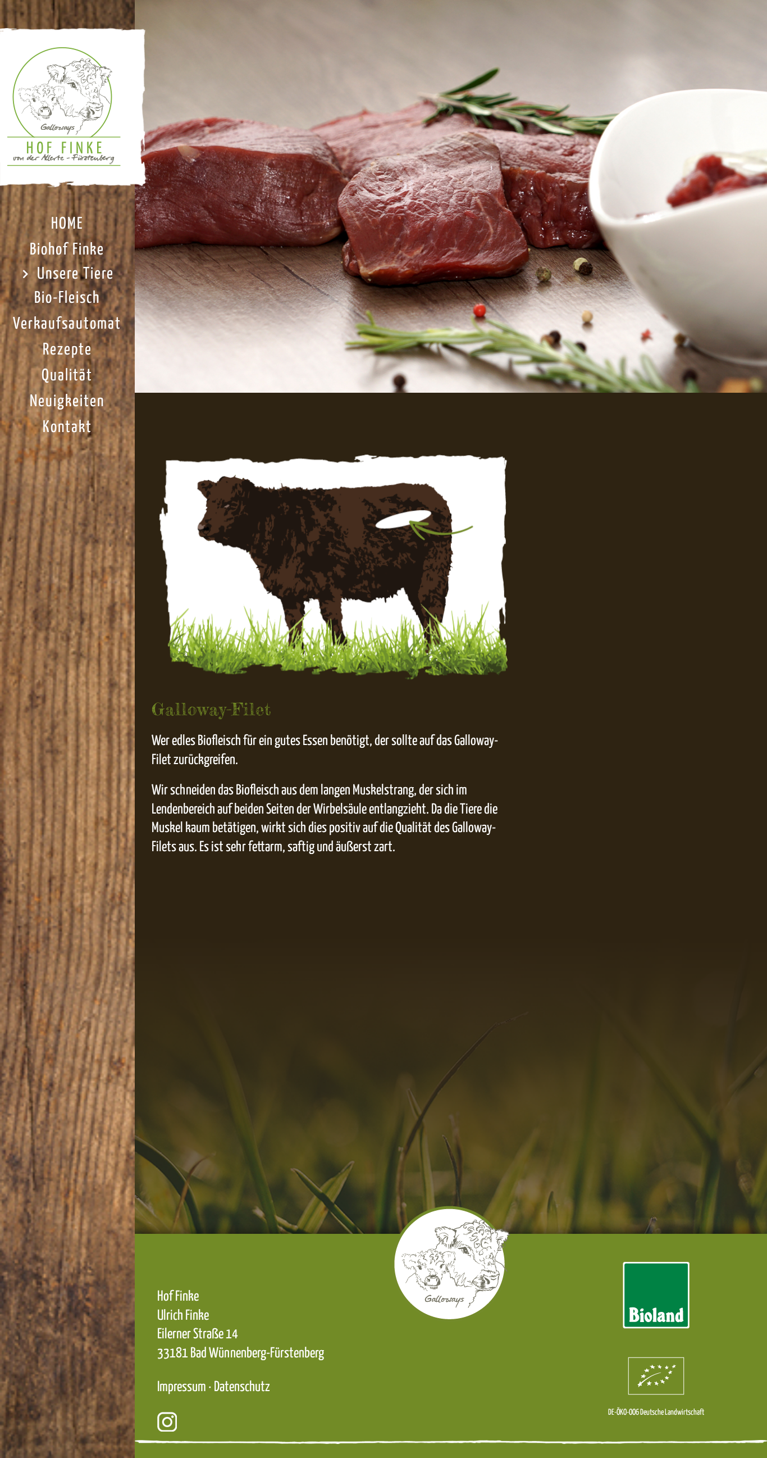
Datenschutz (242, 1387)
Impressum (181, 1387)
